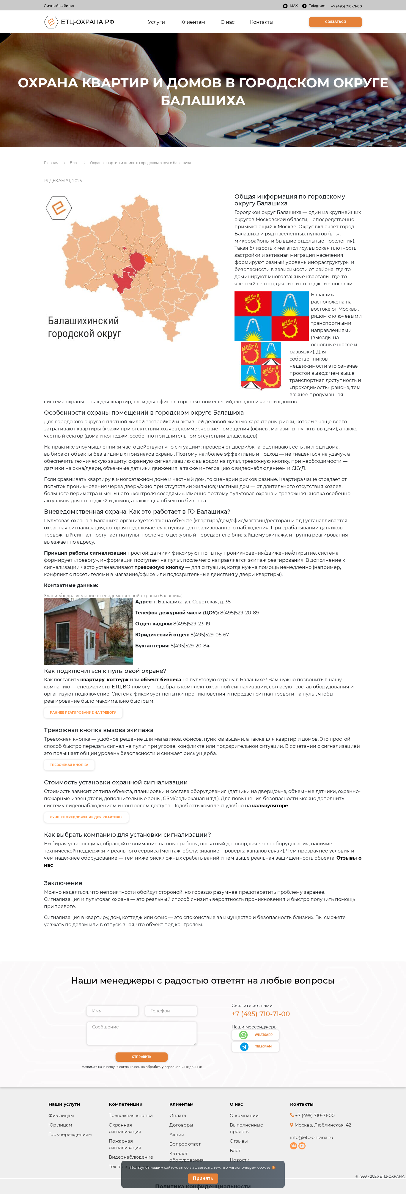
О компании (244, 1115)
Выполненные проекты (246, 1128)
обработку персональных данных (174, 1067)
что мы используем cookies (246, 1167)
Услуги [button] (157, 22)
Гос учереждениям (70, 1134)
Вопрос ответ (185, 1144)
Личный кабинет (59, 6)
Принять (203, 1178)
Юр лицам (60, 1125)
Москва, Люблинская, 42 (322, 1125)
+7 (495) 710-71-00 (346, 6)
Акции (176, 1134)
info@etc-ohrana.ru (311, 1137)
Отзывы (239, 1141)
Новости (239, 1160)
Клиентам (192, 22)
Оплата (177, 1115)
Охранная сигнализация (125, 1128)
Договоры (181, 1125)
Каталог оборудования (186, 1157)
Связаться (335, 22)
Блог (235, 1150)
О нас (228, 22)
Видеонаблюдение (131, 1157)
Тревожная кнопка (131, 1115)
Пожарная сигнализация (125, 1144)
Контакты (261, 22)
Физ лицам (61, 1115)
